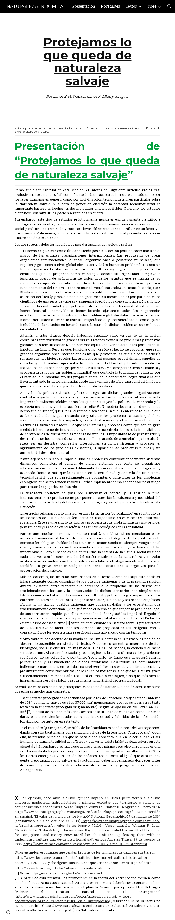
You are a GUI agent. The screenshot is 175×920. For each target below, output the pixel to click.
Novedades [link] (110, 6)
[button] (169, 6)
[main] (87, 66)
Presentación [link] (83, 6)
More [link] (152, 6)
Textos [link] (131, 6)
